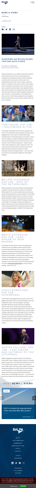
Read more (27, 416)
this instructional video (15, 263)
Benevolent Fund (18, 445)
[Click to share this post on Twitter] (6, 29)
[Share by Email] (14, 29)
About (18, 437)
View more (4, 483)
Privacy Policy (18, 473)
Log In (18, 455)
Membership (18, 443)
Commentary (6, 21)
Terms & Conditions (18, 470)
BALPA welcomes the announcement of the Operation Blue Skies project (17, 409)
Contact (18, 451)
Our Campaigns (18, 440)
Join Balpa (18, 458)
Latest (18, 448)
